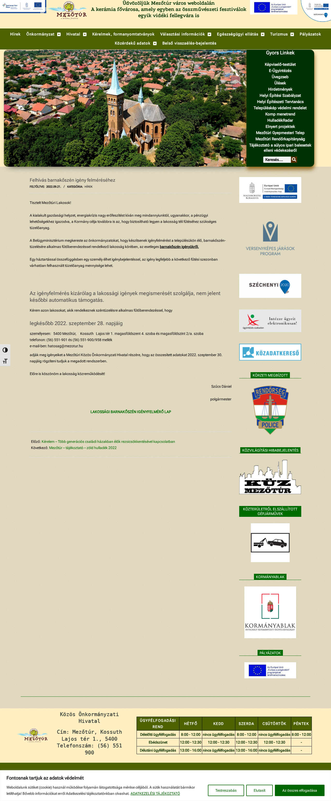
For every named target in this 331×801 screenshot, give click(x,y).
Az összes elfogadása (299, 790)
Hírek (89, 186)
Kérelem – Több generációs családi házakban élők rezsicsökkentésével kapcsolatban (108, 441)
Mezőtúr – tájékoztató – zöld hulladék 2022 (83, 448)
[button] (44, 34)
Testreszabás (226, 790)
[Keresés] (294, 160)
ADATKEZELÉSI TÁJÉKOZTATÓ (155, 793)
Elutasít (259, 790)
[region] (165, 785)
